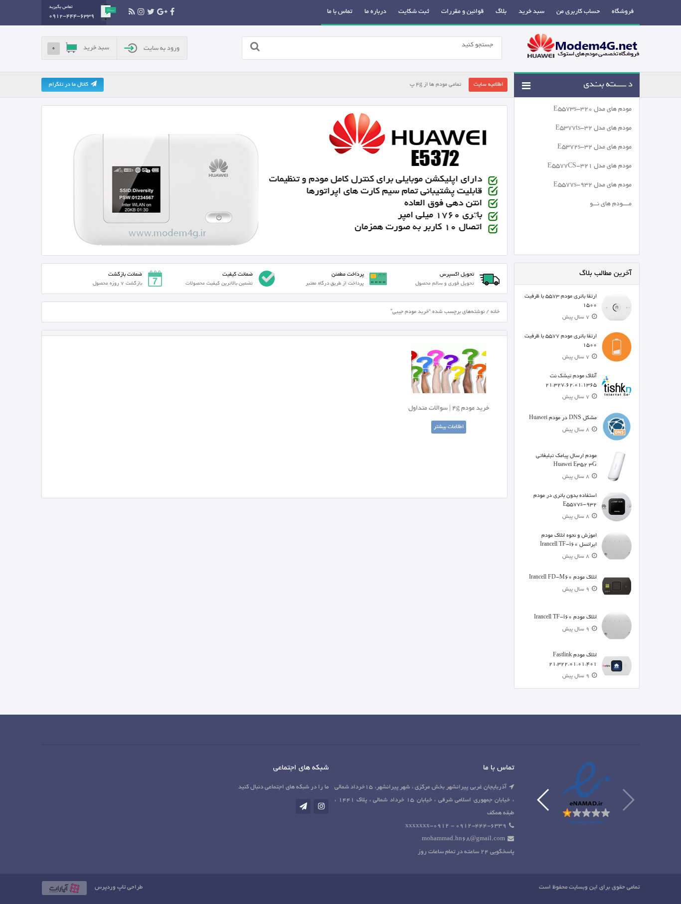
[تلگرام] (303, 806)
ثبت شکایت (413, 11)
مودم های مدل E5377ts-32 (593, 128)
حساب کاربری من (578, 11)
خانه (495, 312)
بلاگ (501, 11)
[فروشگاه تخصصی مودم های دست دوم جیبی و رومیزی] (583, 47)
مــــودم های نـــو (611, 204)
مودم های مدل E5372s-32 (594, 147)
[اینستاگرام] (141, 12)
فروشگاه (623, 11)
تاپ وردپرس (110, 887)
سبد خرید (531, 11)
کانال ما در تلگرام (68, 85)
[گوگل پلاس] (162, 12)
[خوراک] (132, 12)
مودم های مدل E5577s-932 (592, 185)
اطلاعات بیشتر (449, 427)
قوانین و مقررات (462, 11)
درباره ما (375, 11)
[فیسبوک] (172, 12)
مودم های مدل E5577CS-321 (589, 166)
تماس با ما (339, 11)
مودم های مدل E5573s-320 (592, 109)
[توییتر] (151, 12)
